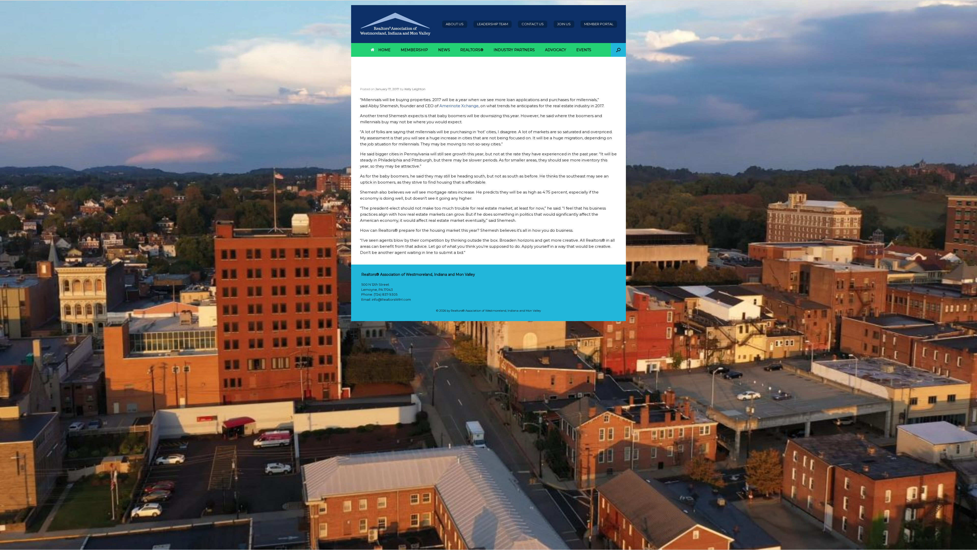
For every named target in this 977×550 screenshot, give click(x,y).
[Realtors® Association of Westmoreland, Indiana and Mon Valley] (395, 24)
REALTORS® (471, 50)
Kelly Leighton (415, 89)
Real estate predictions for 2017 (414, 81)
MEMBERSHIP (414, 50)
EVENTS (583, 50)
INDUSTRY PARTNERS (514, 50)
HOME (384, 50)
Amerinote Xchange (459, 105)
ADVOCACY (555, 50)
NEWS (444, 50)
